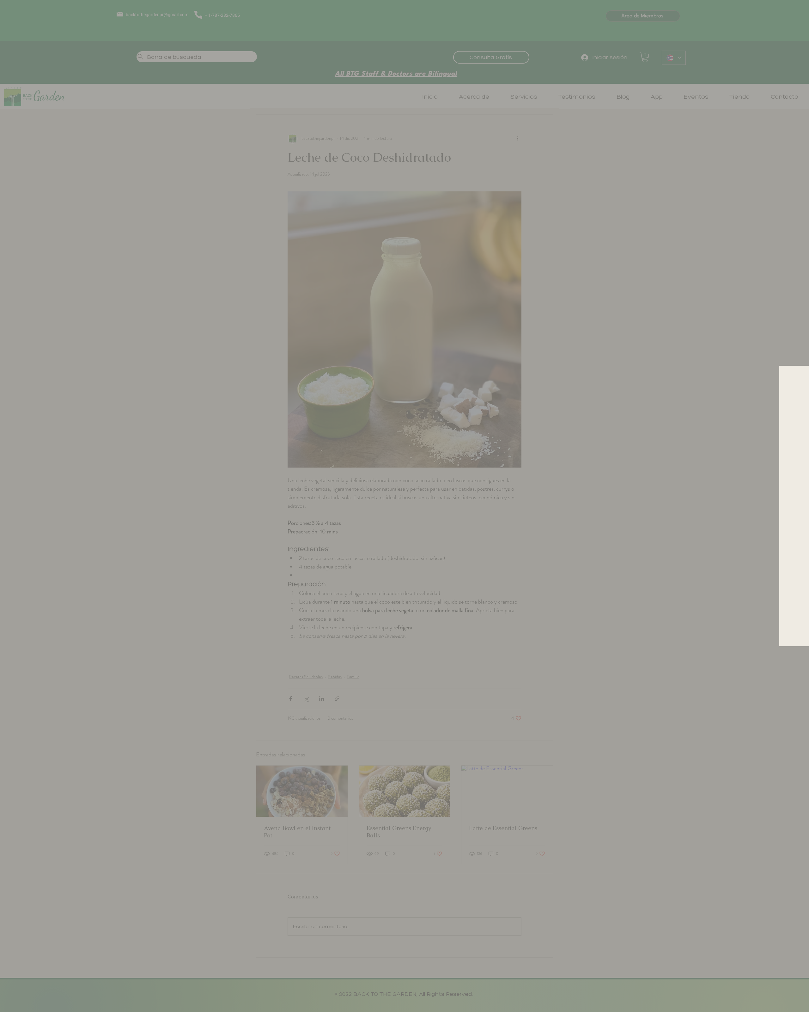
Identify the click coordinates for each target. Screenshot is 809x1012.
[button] (489, 378)
